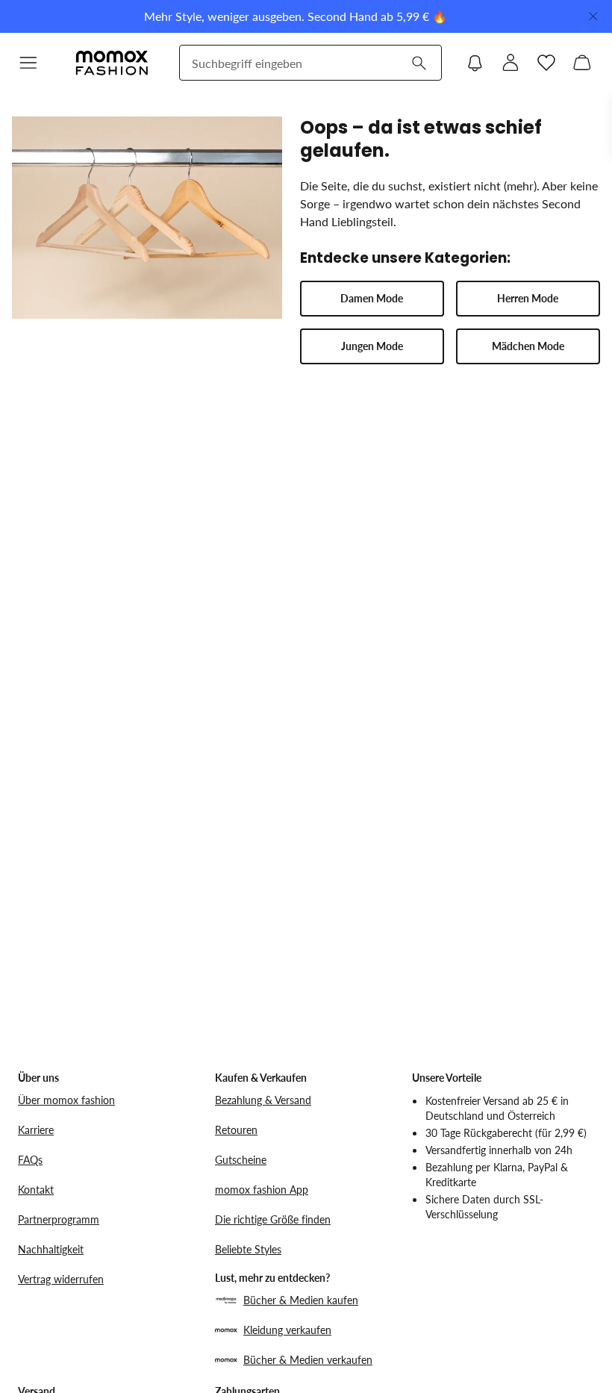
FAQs (30, 1159)
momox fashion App (261, 1189)
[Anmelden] (510, 63)
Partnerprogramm (58, 1219)
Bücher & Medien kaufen (300, 1300)
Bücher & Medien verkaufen (307, 1359)
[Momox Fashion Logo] (112, 63)
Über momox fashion (66, 1100)
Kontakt (36, 1189)
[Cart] (582, 63)
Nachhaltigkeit (51, 1249)
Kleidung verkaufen (287, 1330)
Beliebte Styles (248, 1249)
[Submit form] (418, 63)
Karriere (36, 1130)
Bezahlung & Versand (263, 1100)
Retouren (236, 1130)
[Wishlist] (546, 63)
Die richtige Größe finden (273, 1219)
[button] (28, 63)
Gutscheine (240, 1159)
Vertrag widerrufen (61, 1279)
